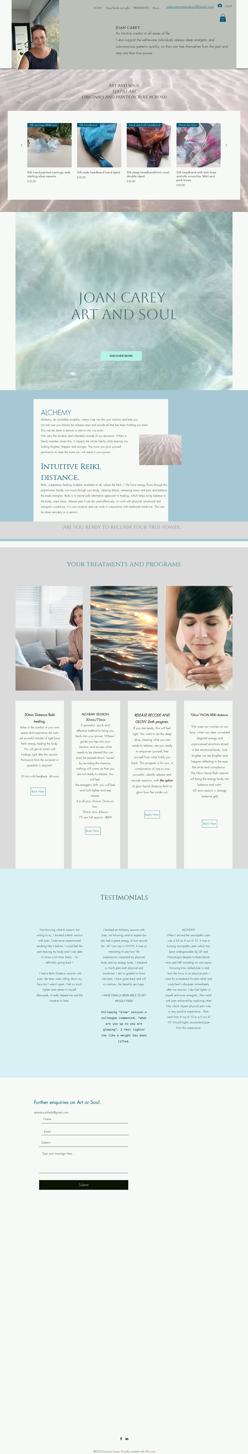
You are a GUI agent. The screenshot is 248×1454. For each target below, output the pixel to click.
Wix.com (150, 1451)
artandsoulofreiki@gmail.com (51, 1112)
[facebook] (121, 1439)
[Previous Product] (21, 145)
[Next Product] (226, 145)
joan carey (128, 27)
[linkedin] (127, 1439)
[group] (124, 155)
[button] (223, 18)
